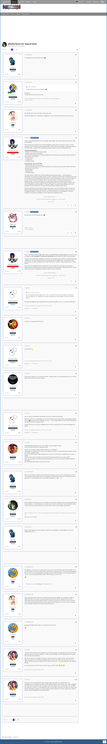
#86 (76, 251)
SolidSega (39, 584)
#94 (76, 499)
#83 (76, 110)
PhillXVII (31, 227)
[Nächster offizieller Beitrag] (71, 205)
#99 (76, 649)
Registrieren (96, 2)
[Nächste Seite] (16, 50)
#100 (76, 679)
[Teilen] (77, 50)
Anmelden (88, 2)
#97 (76, 594)
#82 (76, 82)
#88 (76, 318)
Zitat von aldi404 (32, 86)
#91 (76, 413)
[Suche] (102, 2)
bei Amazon (60, 301)
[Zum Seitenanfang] (104, 741)
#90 (76, 373)
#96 (76, 566)
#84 (76, 137)
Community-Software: (54, 741)
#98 (76, 622)
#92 (76, 442)
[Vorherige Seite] (3, 50)
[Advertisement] (27, 29)
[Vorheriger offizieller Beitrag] (68, 205)
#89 (76, 345)
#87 (76, 288)
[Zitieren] (75, 76)
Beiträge (7, 74)
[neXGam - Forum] (53, 7)
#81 (76, 54)
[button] (80, 2)
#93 (76, 471)
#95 (76, 527)
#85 (76, 211)
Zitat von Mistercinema (33, 292)
